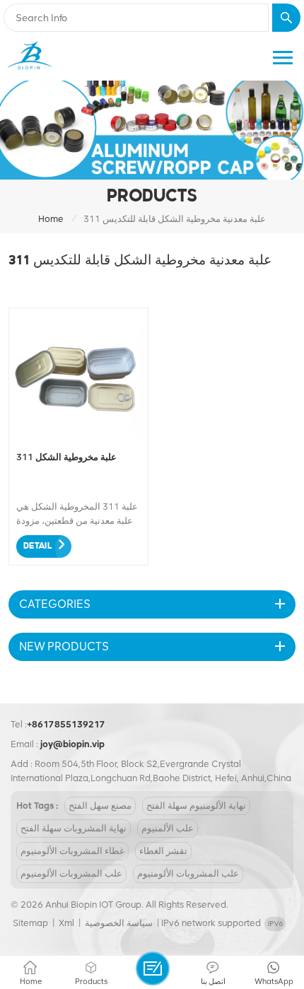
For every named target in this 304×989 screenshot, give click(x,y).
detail (37, 546)
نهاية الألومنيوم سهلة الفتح (196, 805)
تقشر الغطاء (163, 850)
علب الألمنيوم (167, 828)
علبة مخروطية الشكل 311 (66, 457)
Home (51, 218)
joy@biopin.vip (72, 744)
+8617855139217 (66, 724)
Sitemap (30, 923)
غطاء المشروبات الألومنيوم (72, 850)
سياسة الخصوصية (119, 923)
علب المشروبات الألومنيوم (71, 873)
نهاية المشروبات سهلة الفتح (74, 828)
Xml (66, 923)
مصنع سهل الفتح (100, 805)
